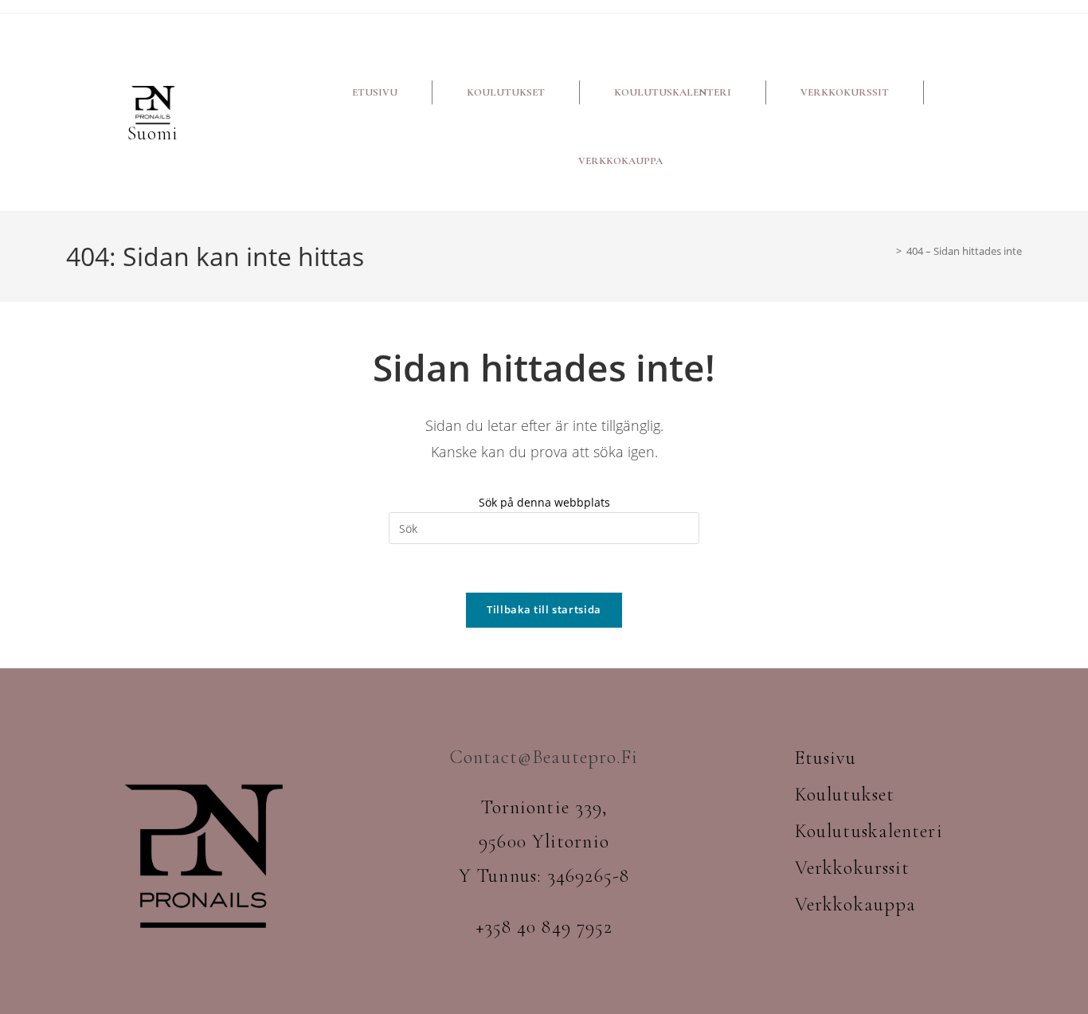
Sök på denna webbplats (544, 502)
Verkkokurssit (844, 92)
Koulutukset (506, 92)
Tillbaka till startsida (544, 609)
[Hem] (887, 251)
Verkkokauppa (620, 161)
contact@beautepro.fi (544, 757)
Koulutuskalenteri (672, 92)
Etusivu (374, 92)
